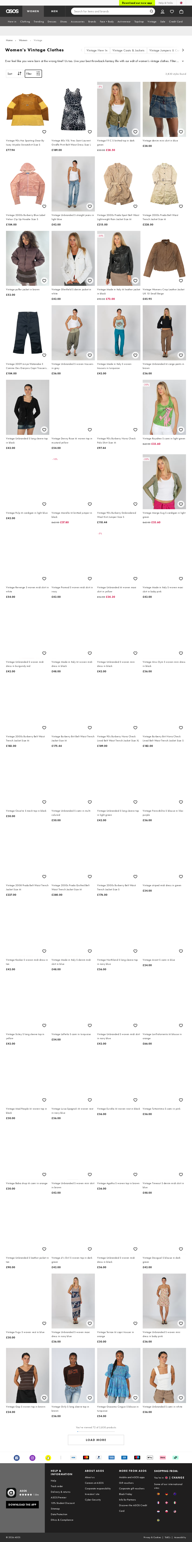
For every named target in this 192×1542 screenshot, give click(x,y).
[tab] (12, 21)
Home (9, 40)
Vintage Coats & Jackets (128, 50)
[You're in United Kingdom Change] (181, 3)
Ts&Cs (167, 1537)
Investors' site (92, 1494)
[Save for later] (44, 132)
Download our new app (137, 2)
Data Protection (59, 1514)
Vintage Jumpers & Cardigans (169, 50)
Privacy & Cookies (152, 1537)
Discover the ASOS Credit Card (133, 1508)
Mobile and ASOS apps (132, 1477)
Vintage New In (97, 50)
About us (89, 1477)
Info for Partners (127, 1499)
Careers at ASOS (94, 1482)
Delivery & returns (60, 1491)
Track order (57, 1486)
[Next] (183, 50)
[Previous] (81, 50)
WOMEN (33, 11)
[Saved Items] (172, 11)
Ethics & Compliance (62, 1519)
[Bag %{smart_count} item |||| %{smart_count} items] (181, 11)
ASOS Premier (58, 1497)
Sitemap (55, 1508)
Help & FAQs (166, 2)
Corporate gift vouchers (131, 1488)
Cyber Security (93, 1499)
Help (53, 1480)
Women (23, 40)
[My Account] (162, 11)
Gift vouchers (126, 1482)
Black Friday (125, 1494)
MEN (54, 11)
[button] (158, 1493)
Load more (96, 1440)
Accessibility (180, 1537)
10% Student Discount (63, 1503)
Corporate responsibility (98, 1488)
